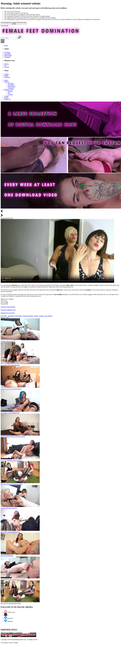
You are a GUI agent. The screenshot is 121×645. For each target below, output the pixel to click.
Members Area (8, 89)
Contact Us (7, 99)
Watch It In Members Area (8, 310)
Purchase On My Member (8, 307)
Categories (7, 57)
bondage (41, 316)
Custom (6, 74)
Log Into (10, 94)
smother (36, 316)
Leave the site (4, 25)
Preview (6, 64)
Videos (6, 82)
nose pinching (48, 316)
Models (6, 75)
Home (6, 45)
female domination (28, 316)
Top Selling (7, 54)
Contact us (7, 77)
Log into (6, 67)
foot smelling (18, 316)
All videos (7, 52)
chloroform (11, 316)
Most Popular (8, 55)
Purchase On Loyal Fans (8, 313)
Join (5, 65)
